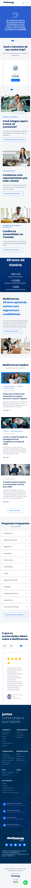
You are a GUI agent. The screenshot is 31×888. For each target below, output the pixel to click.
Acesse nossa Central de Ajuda (14, 615)
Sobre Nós (19, 732)
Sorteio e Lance (8, 560)
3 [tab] (17, 40)
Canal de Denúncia (7, 788)
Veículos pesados (7, 743)
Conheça (15, 80)
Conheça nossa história (11, 331)
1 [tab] (12, 40)
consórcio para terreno (9, 386)
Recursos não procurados (6, 763)
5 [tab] (20, 89)
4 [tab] (19, 40)
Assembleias (7, 553)
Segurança (19, 737)
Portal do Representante (20, 759)
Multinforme (5, 775)
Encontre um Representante (10, 792)
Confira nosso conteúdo (11, 250)
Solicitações (7, 587)
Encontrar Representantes (12, 193)
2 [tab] (15, 40)
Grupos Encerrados (7, 760)
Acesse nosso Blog (14, 510)
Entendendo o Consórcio (6, 733)
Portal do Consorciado (6, 754)
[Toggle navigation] (27, 3)
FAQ (17, 772)
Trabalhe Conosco (7, 790)
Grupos (6, 573)
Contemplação (8, 567)
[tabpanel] (15, 22)
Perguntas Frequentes (10, 580)
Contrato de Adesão (8, 758)
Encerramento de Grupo (11, 607)
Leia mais (6, 410)
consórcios (19, 386)
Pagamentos (8, 547)
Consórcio (6, 431)
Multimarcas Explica (7, 772)
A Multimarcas (8, 533)
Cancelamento (8, 600)
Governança (20, 735)
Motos (4, 741)
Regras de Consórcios (10, 540)
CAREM (18, 754)
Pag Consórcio (20, 756)
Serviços (4, 745)
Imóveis (4, 736)
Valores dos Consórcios (11, 593)
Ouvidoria (5, 786)
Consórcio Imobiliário (9, 388)
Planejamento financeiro (17, 431)
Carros (4, 739)
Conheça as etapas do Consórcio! (14, 139)
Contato (4, 783)
